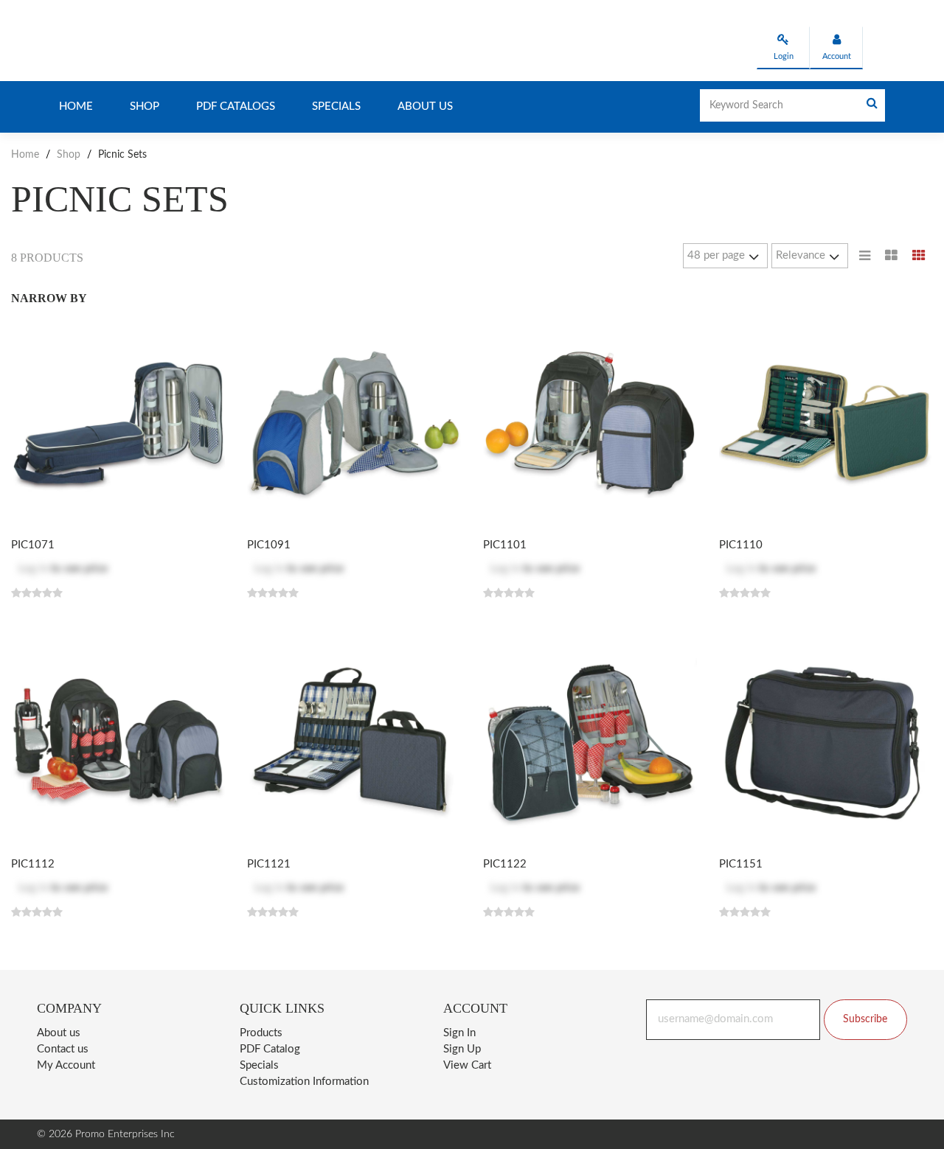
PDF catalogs (235, 106)
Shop (144, 106)
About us (425, 106)
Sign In (459, 1032)
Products (261, 1032)
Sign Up (462, 1049)
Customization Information (304, 1081)
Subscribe (865, 1019)
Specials (336, 106)
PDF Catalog (270, 1049)
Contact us (62, 1049)
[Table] (891, 255)
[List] (865, 255)
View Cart (467, 1065)
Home (76, 106)
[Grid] (919, 255)
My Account (66, 1065)
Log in (33, 568)
